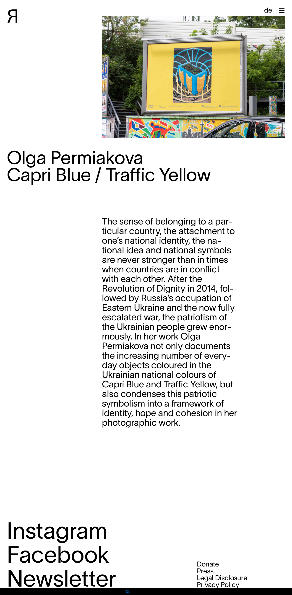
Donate (208, 564)
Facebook (58, 554)
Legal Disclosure (222, 578)
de (268, 10)
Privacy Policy (218, 584)
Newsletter (61, 578)
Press (205, 571)
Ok (127, 591)
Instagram (57, 530)
